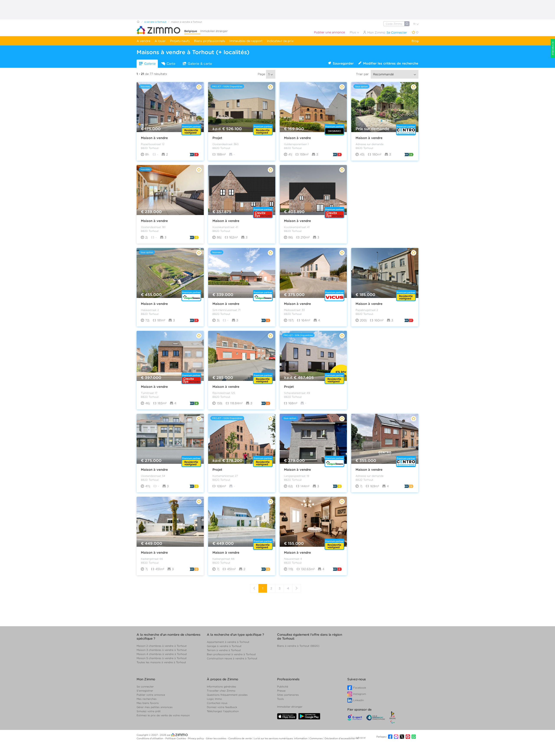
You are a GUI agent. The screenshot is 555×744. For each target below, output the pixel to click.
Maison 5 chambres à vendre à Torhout (162, 658)
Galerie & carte (200, 64)
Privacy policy (196, 738)
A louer (160, 41)
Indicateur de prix (280, 41)
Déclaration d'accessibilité (340, 738)
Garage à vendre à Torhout (224, 646)
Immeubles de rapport (246, 41)
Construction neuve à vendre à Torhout (232, 658)
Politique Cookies (175, 738)
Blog (414, 41)
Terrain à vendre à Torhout (224, 650)
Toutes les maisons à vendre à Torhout (161, 662)
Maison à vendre (154, 138)
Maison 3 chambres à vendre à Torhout (162, 650)
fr (414, 24)
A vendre (143, 41)
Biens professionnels (209, 41)
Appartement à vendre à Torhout (228, 642)
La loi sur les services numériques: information (281, 738)
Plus (353, 32)
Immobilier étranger (214, 31)
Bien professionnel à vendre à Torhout (231, 654)
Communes (316, 738)
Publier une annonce (329, 32)
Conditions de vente (240, 738)
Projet (217, 138)
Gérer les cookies (216, 738)
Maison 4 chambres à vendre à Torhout (162, 654)
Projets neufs (180, 41)
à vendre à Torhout (155, 21)
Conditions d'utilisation (150, 738)
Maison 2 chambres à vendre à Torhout (162, 645)
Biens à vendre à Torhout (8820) (298, 645)
